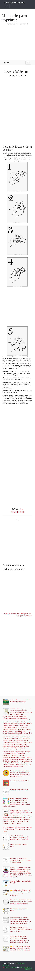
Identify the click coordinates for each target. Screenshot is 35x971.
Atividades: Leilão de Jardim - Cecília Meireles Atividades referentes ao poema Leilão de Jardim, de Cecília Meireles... (19, 939)
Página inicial (26, 614)
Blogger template (11, 967)
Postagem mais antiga (23, 616)
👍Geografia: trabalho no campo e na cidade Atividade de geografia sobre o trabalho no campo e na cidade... (20, 949)
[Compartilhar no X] (14, 513)
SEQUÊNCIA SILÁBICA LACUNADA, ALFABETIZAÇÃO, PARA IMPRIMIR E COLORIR (19, 837)
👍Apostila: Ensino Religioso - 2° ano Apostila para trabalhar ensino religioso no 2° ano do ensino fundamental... (20, 893)
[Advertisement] (17, 40)
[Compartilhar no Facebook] (17, 513)
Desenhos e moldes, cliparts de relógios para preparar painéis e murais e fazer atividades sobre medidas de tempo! (20, 773)
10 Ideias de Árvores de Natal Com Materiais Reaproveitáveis (21, 701)
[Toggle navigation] (7, 6)
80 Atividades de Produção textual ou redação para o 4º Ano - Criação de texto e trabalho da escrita (21, 901)
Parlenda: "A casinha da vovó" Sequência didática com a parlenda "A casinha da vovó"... (20, 860)
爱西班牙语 (28, 969)
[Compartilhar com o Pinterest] (20, 513)
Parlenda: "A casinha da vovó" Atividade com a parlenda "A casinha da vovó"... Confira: (21, 929)
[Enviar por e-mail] (11, 513)
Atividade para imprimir (14, 2)
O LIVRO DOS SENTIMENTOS (19, 781)
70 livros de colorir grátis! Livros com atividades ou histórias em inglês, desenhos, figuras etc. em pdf (17, 829)
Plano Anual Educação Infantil (19, 790)
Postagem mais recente (12, 614)
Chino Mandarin (25, 967)
